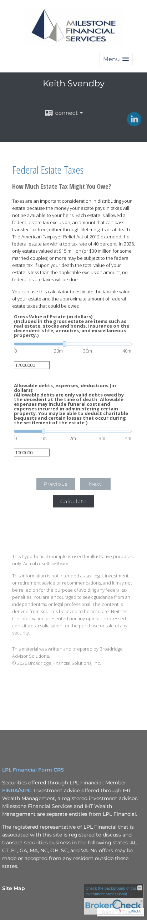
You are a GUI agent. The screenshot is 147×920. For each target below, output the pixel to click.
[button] (116, 59)
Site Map (13, 888)
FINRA (10, 790)
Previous (56, 484)
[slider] (73, 344)
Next (95, 484)
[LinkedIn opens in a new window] (134, 124)
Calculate (73, 501)
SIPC (25, 790)
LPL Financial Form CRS (33, 770)
